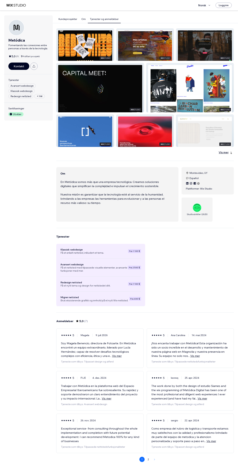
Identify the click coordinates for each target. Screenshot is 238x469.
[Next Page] (154, 459)
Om (83, 19)
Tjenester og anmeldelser (104, 19)
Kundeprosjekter (67, 19)
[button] (85, 44)
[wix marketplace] (16, 5)
